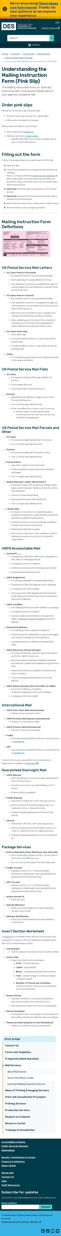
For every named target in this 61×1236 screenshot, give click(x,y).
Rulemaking (8, 1150)
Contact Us (12, 1045)
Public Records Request (14, 1146)
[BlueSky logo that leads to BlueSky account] (58, 1231)
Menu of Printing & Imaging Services (27, 1090)
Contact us (7, 936)
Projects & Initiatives (13, 1161)
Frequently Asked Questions (22, 1058)
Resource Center (15, 1123)
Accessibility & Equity (13, 1142)
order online (32, 136)
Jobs (4, 1181)
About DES (7, 1173)
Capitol (49, 28)
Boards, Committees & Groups (18, 1157)
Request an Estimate (17, 1116)
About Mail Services (17, 1072)
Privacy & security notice (14, 1222)
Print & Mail (12, 1039)
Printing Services (15, 1103)
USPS (30, 763)
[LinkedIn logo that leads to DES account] (43, 1231)
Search (52, 38)
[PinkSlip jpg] (30, 245)
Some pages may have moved (34, 5)
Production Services (17, 1110)
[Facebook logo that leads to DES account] (48, 1231)
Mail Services (13, 1065)
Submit (45, 1207)
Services (15, 54)
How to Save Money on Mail (20, 1078)
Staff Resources (10, 1185)
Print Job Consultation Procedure (25, 1097)
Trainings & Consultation (20, 1130)
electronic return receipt (32, 619)
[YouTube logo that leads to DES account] (53, 1231)
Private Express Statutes (43, 175)
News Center (8, 1165)
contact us (28, 132)
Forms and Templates (18, 1052)
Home (5, 54)
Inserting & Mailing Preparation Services (26, 1084)
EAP (58, 22)
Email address (9, 1203)
